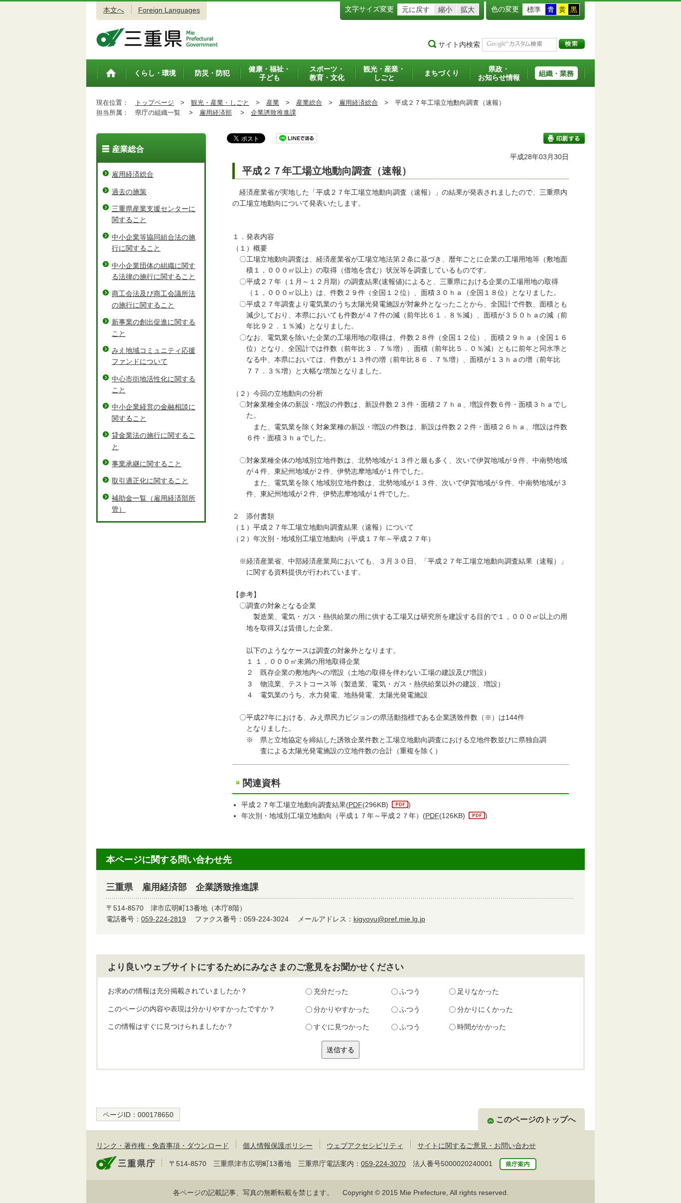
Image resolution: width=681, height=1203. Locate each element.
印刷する (564, 138)
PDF (355, 805)
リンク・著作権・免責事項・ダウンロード (162, 1146)
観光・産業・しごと (220, 102)
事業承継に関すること (146, 464)
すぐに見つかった (341, 1027)
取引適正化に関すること (150, 481)
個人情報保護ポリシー (278, 1146)
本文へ (113, 10)
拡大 (468, 9)
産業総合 (309, 102)
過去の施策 (129, 192)
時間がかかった (481, 1027)
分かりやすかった (341, 1009)
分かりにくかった (485, 1009)
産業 (272, 102)
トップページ (154, 102)
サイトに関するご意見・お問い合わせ (476, 1146)
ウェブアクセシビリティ (365, 1146)
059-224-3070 (383, 1164)
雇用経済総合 (358, 102)
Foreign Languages (169, 10)
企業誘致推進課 (273, 112)
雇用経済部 (215, 112)
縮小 (445, 9)
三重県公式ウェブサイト (157, 37)
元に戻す (416, 9)
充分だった (331, 991)
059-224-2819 (163, 919)
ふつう (409, 991)
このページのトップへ (536, 1119)
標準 (534, 9)
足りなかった (478, 991)
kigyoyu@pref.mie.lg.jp (389, 919)
